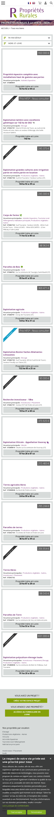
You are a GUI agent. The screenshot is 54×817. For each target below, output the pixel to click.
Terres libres (9, 570)
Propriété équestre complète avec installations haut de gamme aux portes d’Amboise (23, 77)
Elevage (24, 126)
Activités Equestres (28, 80)
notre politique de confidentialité (16, 806)
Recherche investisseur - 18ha (18, 399)
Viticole (23, 445)
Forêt (23, 270)
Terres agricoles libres (14, 484)
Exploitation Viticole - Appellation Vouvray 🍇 (26, 442)
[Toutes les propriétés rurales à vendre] (27, 16)
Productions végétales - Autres (32, 175)
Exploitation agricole (13, 309)
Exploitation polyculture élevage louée (22, 657)
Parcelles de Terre (12, 614)
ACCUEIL (5, 28)
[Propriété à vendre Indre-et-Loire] (27, 61)
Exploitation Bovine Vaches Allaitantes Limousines (22, 353)
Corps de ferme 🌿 (12, 215)
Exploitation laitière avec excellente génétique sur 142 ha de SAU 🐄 (21, 121)
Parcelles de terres (12, 527)
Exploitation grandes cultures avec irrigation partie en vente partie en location (26, 171)
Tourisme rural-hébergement (14, 742)
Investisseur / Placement (30, 403)
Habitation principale (22, 220)
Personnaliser (36, 812)
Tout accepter (16, 812)
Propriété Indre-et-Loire (27, 86)
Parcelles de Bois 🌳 (13, 266)
